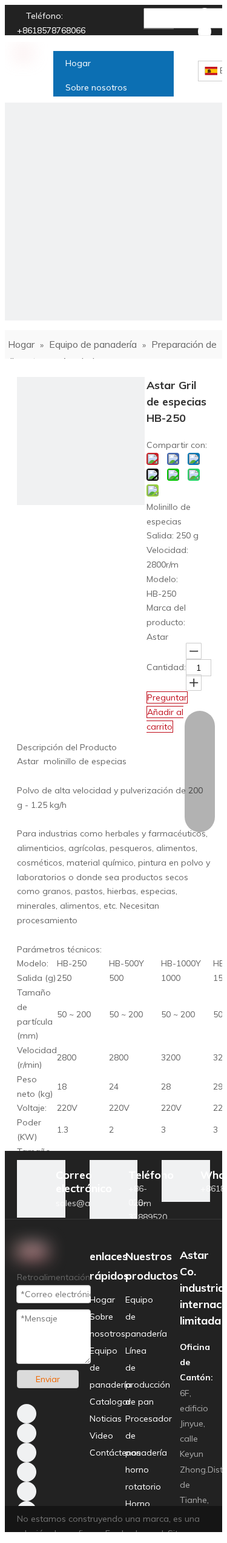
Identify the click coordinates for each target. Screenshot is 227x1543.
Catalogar (110, 1401)
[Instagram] (26, 1491)
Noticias (106, 1418)
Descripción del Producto (67, 747)
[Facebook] (204, 16)
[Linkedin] (204, 31)
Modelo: (162, 579)
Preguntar (167, 697)
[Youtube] (26, 1472)
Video (101, 1435)
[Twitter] (26, 1452)
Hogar (102, 1299)
